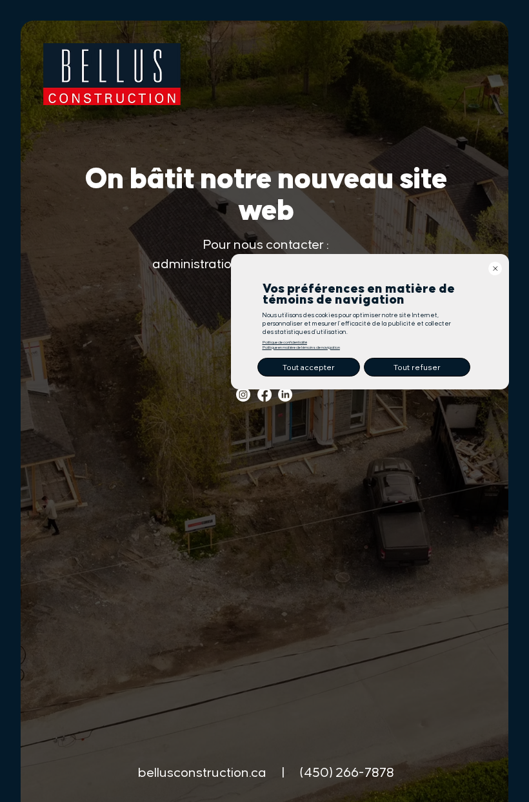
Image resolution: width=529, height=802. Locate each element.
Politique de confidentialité (285, 342)
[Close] (495, 268)
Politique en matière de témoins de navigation (301, 347)
